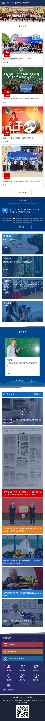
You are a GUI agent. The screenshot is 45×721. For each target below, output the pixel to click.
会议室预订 (12, 644)
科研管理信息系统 (14, 652)
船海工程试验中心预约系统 (18, 659)
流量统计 (25, 702)
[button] (4, 218)
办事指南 (15, 697)
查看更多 (21, 192)
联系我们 (29, 697)
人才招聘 (22, 697)
